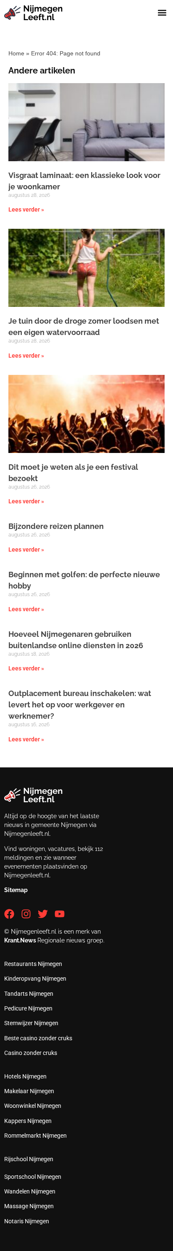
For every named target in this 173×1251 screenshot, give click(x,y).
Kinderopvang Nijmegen (35, 978)
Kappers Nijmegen (28, 1121)
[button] (162, 13)
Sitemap (16, 890)
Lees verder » (26, 209)
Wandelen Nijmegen (29, 1191)
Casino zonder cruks (30, 1052)
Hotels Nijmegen (25, 1076)
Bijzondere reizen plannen (56, 526)
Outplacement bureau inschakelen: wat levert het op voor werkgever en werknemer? (79, 704)
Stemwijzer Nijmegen (31, 1023)
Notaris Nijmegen (26, 1221)
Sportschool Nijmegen (32, 1176)
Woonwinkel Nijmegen (32, 1105)
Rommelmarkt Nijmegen (35, 1135)
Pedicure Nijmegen (28, 1008)
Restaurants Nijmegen (33, 963)
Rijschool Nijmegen (28, 1159)
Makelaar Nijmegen (29, 1091)
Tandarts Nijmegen (28, 993)
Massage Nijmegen (29, 1206)
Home (16, 53)
